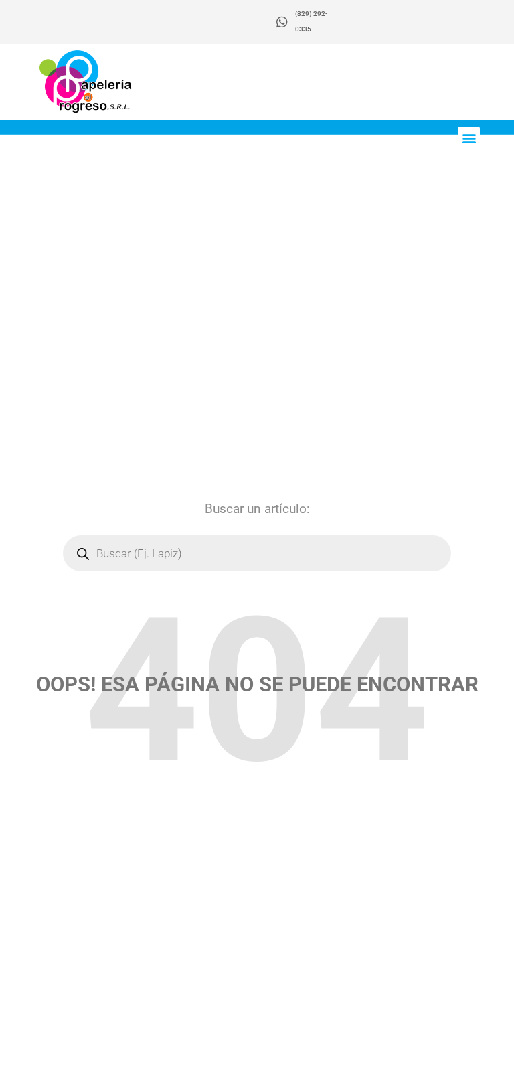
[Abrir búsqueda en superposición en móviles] (257, 553)
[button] (469, 138)
